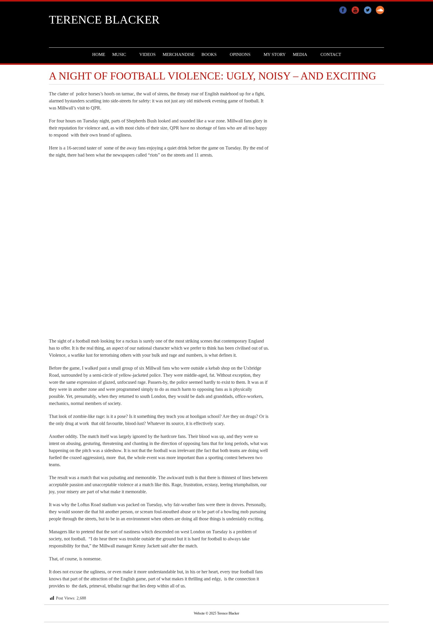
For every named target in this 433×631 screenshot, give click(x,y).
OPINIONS (240, 54)
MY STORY (275, 54)
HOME (98, 54)
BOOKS (208, 54)
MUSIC (119, 54)
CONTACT (330, 54)
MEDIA (300, 54)
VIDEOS (147, 54)
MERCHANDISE (178, 54)
